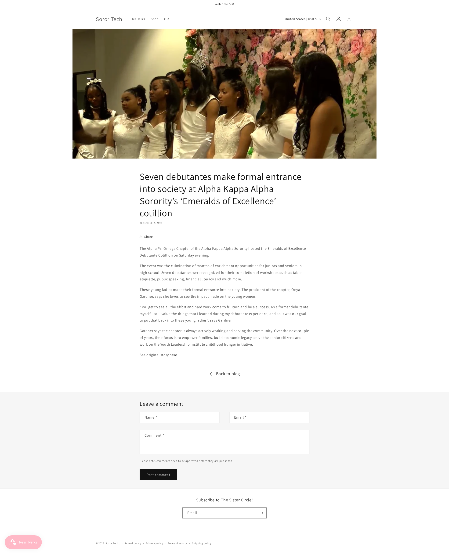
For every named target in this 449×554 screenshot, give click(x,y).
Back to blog (228, 373)
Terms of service (177, 543)
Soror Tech (112, 543)
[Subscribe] (261, 512)
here (173, 354)
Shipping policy (201, 543)
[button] (328, 19)
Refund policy (133, 543)
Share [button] (148, 237)
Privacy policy (154, 543)
